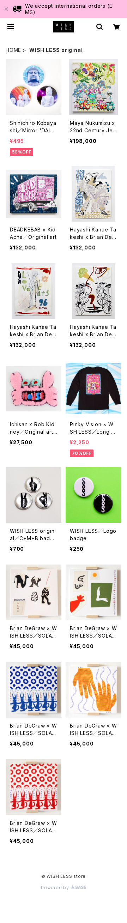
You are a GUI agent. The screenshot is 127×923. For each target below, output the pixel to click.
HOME (13, 50)
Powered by (56, 887)
